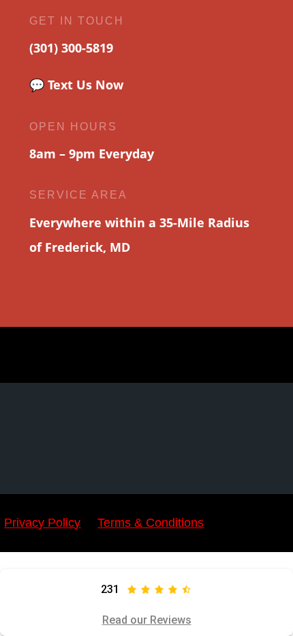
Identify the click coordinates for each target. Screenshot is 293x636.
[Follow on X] (99, 355)
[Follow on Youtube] (163, 355)
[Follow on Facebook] (67, 355)
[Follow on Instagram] (131, 355)
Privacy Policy (42, 523)
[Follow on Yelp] (195, 355)
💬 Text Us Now (76, 84)
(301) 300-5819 (71, 48)
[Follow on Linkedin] (227, 355)
